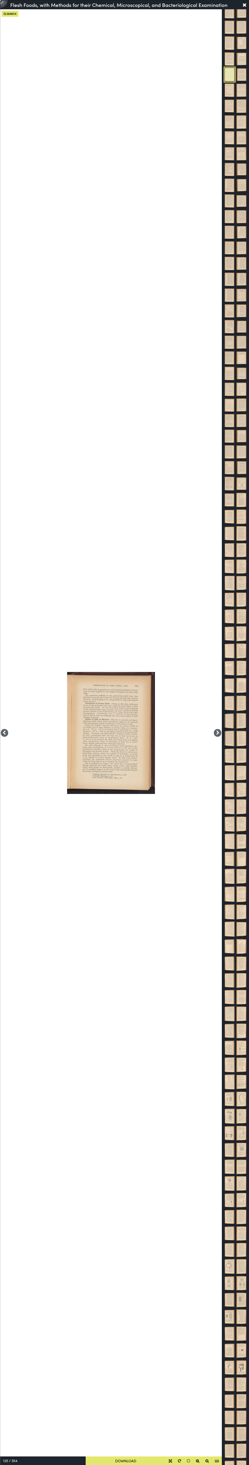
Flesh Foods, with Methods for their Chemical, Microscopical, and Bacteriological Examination (118, 4)
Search (11, 13)
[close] (244, 5)
